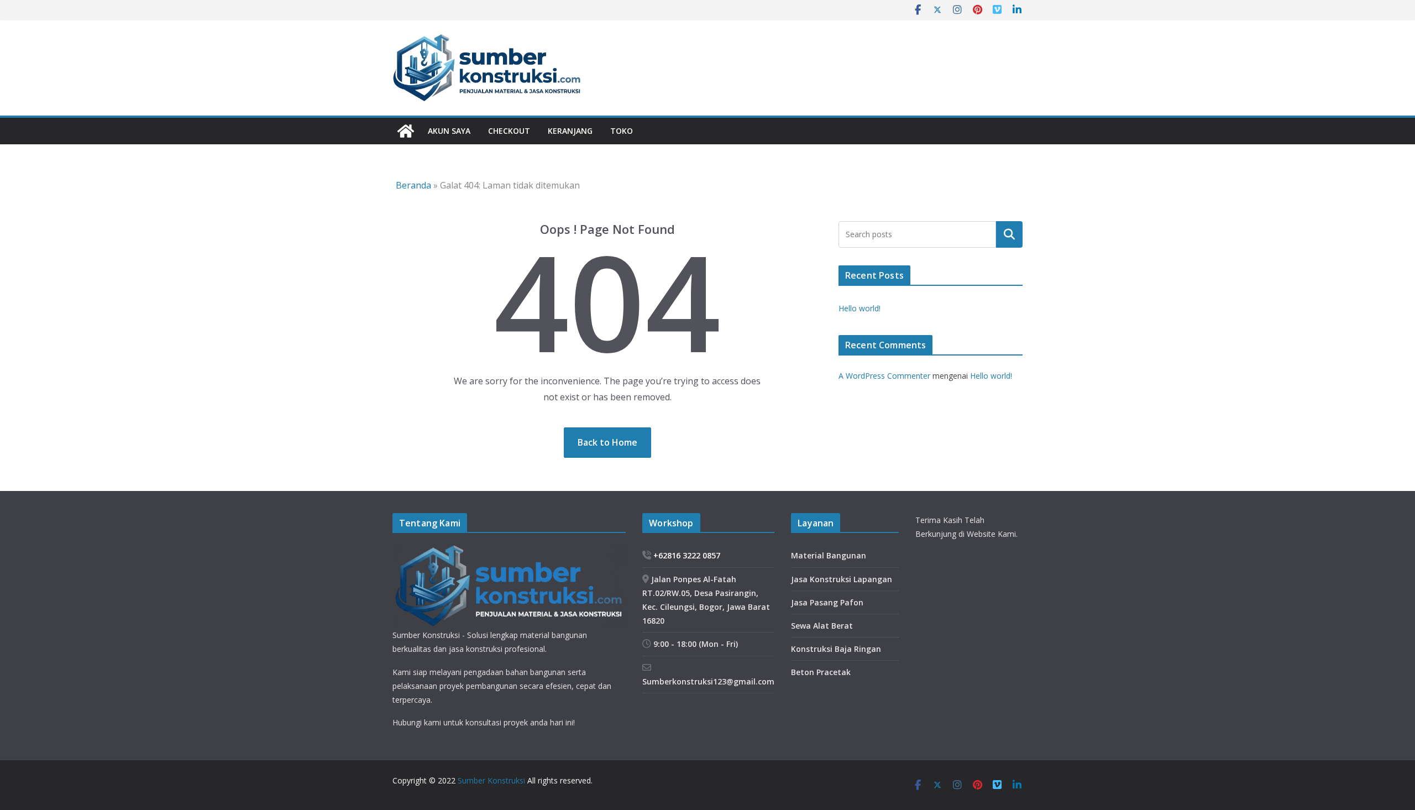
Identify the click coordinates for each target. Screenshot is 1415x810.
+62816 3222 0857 (685, 555)
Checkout (509, 131)
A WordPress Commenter (884, 375)
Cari (1009, 234)
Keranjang (570, 131)
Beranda (413, 185)
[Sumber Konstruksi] (405, 131)
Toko (621, 131)
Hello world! (859, 308)
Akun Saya (449, 131)
